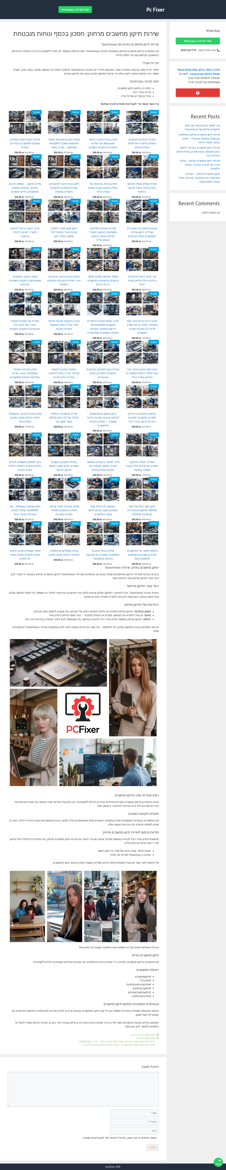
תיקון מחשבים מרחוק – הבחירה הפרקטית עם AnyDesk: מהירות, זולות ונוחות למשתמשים (199, 177)
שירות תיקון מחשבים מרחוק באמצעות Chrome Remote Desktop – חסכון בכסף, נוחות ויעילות (199, 138)
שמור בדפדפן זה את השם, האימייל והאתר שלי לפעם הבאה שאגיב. (119, 1138)
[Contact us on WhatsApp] (218, 1162)
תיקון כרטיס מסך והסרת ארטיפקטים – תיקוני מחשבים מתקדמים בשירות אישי (119, 1044)
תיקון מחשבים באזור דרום (143, 1034)
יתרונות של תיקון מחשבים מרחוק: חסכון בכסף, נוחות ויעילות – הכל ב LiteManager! (117, 1041)
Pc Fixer (156, 9)
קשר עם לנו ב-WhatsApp (75, 9)
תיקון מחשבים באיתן (145, 1038)
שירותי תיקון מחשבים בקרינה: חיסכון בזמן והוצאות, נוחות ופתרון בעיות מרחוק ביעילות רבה (198, 151)
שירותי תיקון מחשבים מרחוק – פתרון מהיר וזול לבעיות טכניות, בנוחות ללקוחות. (200, 164)
